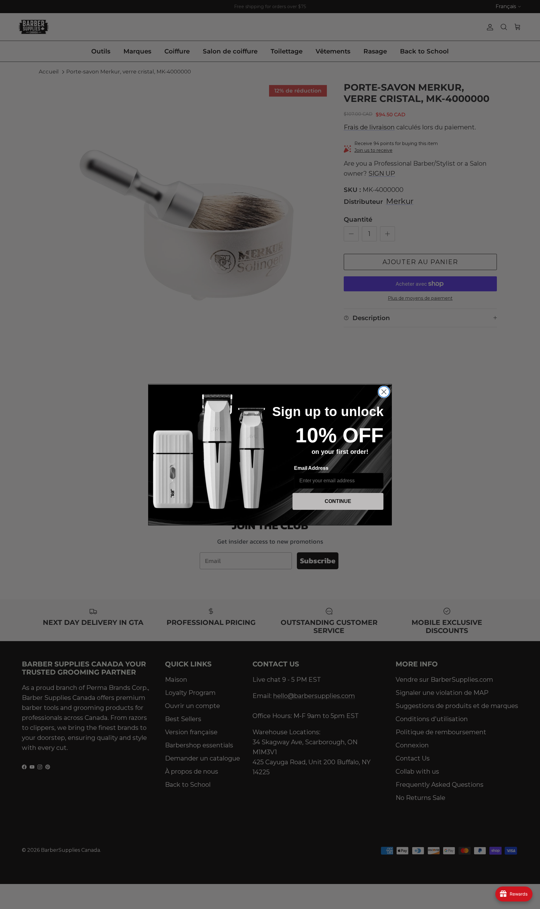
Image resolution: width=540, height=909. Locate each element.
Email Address (311, 468)
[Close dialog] (383, 391)
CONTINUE (338, 501)
